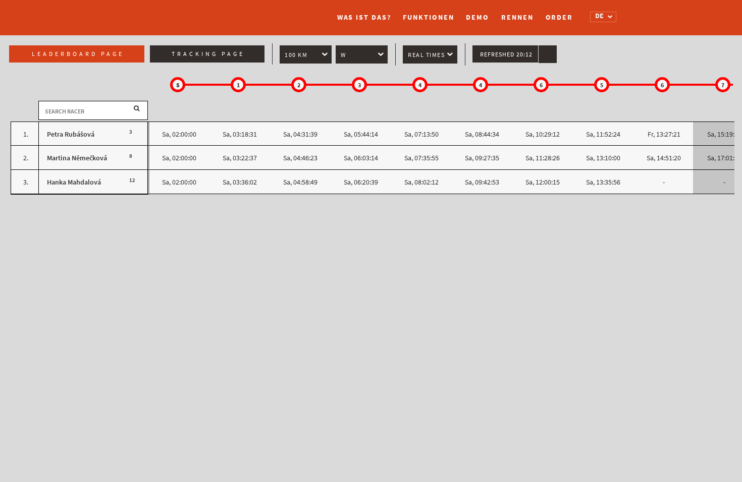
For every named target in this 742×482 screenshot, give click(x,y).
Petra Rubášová (70, 134)
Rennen (517, 17)
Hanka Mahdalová (74, 182)
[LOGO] (171, 12)
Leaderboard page (78, 54)
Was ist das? (364, 17)
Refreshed (506, 54)
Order (559, 17)
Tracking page (208, 54)
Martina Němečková (77, 158)
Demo (477, 17)
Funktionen (428, 17)
